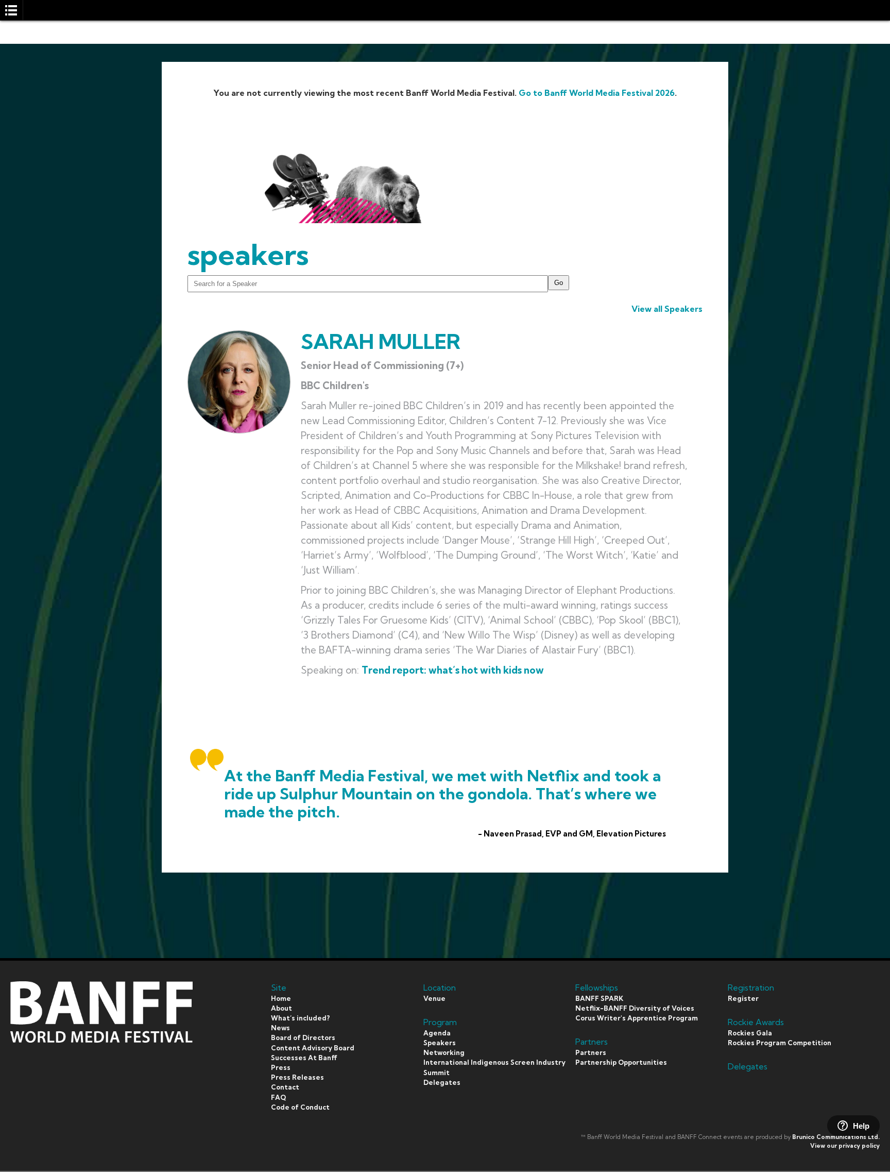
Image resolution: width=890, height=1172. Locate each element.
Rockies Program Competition (779, 1043)
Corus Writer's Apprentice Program (636, 1018)
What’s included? (300, 1018)
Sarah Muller (380, 341)
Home (281, 998)
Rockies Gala (750, 1033)
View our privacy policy (845, 1145)
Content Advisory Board (312, 1048)
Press (280, 1067)
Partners (590, 1052)
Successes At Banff (304, 1057)
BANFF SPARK (599, 998)
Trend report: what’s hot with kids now (453, 670)
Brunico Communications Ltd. (836, 1137)
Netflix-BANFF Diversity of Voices (634, 1008)
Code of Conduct (300, 1107)
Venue (434, 998)
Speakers (439, 1043)
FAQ (278, 1097)
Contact (285, 1087)
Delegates (441, 1082)
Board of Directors (303, 1037)
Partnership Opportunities (621, 1062)
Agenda (437, 1033)
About (281, 1008)
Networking (444, 1052)
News (280, 1028)
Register (743, 998)
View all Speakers (667, 309)
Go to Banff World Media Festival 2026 (597, 93)
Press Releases (297, 1077)
